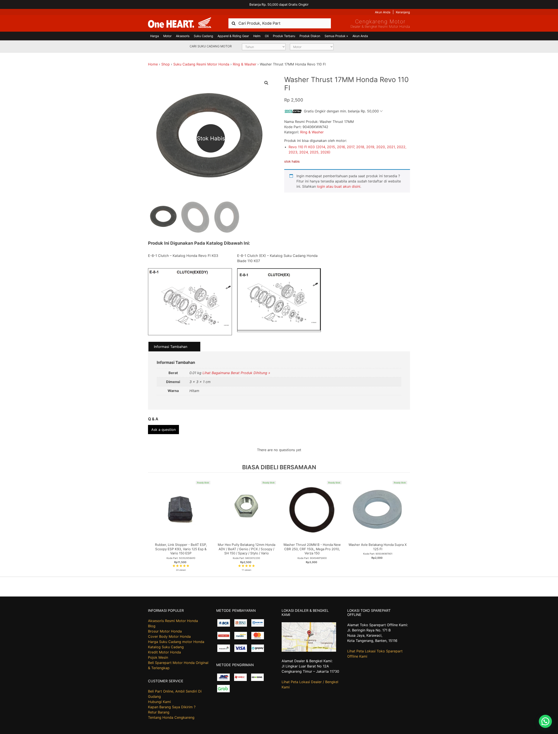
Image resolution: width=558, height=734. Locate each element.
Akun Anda (382, 12)
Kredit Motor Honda (164, 652)
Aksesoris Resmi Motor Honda (173, 621)
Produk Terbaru (284, 36)
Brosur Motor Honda (165, 631)
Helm (256, 36)
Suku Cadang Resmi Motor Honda (201, 64)
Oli (267, 36)
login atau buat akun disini (338, 186)
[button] (266, 83)
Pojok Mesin (158, 657)
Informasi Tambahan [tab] (170, 346)
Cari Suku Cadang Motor (211, 46)
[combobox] (280, 23)
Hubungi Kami (159, 702)
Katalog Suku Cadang (166, 647)
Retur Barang (158, 712)
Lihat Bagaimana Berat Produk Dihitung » (236, 373)
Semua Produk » (336, 36)
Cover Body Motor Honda (169, 636)
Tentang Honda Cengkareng (171, 717)
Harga (154, 36)
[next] (405, 524)
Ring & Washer (244, 64)
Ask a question (163, 429)
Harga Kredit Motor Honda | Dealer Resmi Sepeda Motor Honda (179, 23)
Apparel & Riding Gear (233, 36)
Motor (167, 36)
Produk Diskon (309, 36)
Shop (165, 64)
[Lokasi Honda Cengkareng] (309, 650)
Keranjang (403, 12)
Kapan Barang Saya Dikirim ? (172, 707)
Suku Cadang (203, 36)
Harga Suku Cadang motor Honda (176, 641)
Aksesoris (182, 36)
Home (153, 64)
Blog (151, 626)
